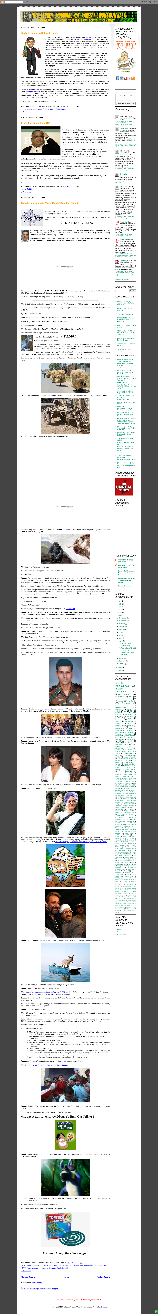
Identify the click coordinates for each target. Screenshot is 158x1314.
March (121, 658)
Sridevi (119, 896)
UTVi (119, 860)
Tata (119, 798)
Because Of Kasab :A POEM (126, 460)
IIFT (123, 883)
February (122, 661)
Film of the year (128, 743)
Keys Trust (123, 186)
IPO (125, 843)
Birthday (117, 878)
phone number (119, 907)
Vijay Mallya (128, 753)
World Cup (126, 798)
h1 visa (131, 903)
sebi (130, 727)
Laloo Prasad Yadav (130, 778)
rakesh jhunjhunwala (40, 1268)
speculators (126, 783)
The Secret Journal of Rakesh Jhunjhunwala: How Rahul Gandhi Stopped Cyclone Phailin (125, 272)
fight (135, 864)
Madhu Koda (124, 790)
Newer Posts (28, 1277)
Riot (131, 711)
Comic (117, 774)
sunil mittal (129, 833)
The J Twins (124, 771)
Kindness (130, 847)
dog (130, 864)
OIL (133, 890)
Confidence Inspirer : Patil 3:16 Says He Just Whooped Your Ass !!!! (126, 378)
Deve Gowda (120, 730)
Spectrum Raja (131, 797)
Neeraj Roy (119, 792)
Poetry (125, 766)
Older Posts (103, 1277)
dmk (125, 864)
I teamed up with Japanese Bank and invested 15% (45, 992)
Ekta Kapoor (130, 840)
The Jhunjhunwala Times (127, 714)
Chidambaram (128, 721)
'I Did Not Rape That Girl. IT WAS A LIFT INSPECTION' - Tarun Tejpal (126, 332)
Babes (132, 807)
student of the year (128, 910)
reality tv (118, 804)
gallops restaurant (120, 903)
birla (132, 862)
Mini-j (121, 716)
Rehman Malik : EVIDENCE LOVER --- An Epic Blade (126, 403)
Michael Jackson (131, 848)
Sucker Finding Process (124, 725)
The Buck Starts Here (124, 368)
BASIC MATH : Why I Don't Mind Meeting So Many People (126, 434)
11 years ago (128, 235)
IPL (119, 766)
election (124, 755)
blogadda (118, 864)
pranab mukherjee (131, 907)
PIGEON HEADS (122, 382)
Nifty (129, 853)
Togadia (134, 859)
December (123, 618)
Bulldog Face (128, 811)
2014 (119, 601)
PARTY (126, 893)
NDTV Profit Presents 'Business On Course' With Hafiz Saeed (126, 428)
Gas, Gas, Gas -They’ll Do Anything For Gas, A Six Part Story (126, 386)
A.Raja (120, 785)
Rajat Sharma (129, 793)
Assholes (130, 773)
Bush (125, 878)
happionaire (118, 867)
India (130, 697)
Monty (132, 790)
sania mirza (120, 908)
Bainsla (125, 836)
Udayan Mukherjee (123, 734)
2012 (119, 607)
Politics (126, 694)
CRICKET (132, 701)
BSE (126, 713)
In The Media (121, 934)
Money (130, 732)
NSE (131, 850)
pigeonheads (119, 748)
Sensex (129, 723)
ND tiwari (122, 850)
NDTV (23, 1268)
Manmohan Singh (91, 1265)
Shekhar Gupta (132, 895)
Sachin (117, 753)
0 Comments (26, 112)
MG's (121, 151)
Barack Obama (33, 1265)
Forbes (130, 730)
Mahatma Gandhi (130, 886)
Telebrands (118, 781)
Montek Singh (122, 780)
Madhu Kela (78, 1265)
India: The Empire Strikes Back (124, 181)
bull (133, 798)
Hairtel (117, 883)
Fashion (130, 814)
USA (120, 741)
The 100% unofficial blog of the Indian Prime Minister (126, 580)
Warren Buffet (119, 828)
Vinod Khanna (128, 860)
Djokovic (125, 881)
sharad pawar (120, 729)
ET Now (121, 814)
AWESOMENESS (129, 804)
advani (129, 828)
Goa (132, 881)
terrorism (118, 705)
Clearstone (125, 879)
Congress (119, 701)
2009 (119, 615)
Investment (119, 739)
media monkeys (122, 699)
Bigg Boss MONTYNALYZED (123, 398)
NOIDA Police (120, 752)
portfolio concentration (123, 760)
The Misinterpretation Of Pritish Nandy (125, 456)
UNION (132, 898)
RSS (135, 853)
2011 (119, 610)
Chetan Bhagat (119, 840)
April (121, 641)
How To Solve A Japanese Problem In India (126, 339)
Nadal (128, 890)
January (122, 664)
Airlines (117, 805)
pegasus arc (129, 872)
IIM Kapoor (129, 750)
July (120, 632)
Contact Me (121, 932)
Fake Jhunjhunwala (125, 706)
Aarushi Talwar (129, 876)
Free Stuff (118, 841)
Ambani (129, 709)
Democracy (57, 1265)
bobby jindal (32, 109)
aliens (134, 900)
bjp (125, 711)
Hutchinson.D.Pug (130, 764)
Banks (132, 836)
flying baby (129, 741)
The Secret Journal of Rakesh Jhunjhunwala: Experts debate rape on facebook (125, 255)
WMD (132, 826)
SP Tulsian (121, 797)
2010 (119, 612)
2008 (119, 667)
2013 (119, 604)
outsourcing (130, 905)
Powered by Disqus (121, 279)
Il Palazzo (127, 788)
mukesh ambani (129, 802)
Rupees (131, 821)
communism (119, 727)
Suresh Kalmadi (130, 769)
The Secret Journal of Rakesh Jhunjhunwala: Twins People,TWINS (123, 123)
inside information (130, 757)
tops (128, 874)
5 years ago (125, 147)
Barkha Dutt (119, 809)
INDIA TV (118, 843)
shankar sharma (130, 736)
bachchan (125, 862)
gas (127, 781)
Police (117, 744)
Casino (132, 878)
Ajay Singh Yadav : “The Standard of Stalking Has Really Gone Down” (125, 414)
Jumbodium (124, 222)
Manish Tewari (119, 888)
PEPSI (134, 819)
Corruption (119, 697)
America (125, 744)
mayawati (103, 1265)
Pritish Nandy (122, 821)
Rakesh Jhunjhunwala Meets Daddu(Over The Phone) (49, 203)
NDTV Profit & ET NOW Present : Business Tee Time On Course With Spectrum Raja (126, 464)
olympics (118, 783)
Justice (119, 453)
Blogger (103, 1307)
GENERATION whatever (123, 816)
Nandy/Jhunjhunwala (121, 852)
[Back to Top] (156, 1311)
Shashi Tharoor (120, 895)
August (121, 629)
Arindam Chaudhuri (128, 805)
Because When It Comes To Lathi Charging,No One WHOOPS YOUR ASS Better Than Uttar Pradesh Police (126, 421)
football (132, 902)
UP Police (125, 826)
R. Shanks (123, 174)
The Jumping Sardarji (122, 859)
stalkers (117, 910)
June (121, 635)
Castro (117, 879)
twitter (131, 729)
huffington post (60, 109)
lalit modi (125, 871)
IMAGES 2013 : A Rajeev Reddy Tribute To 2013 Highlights (125, 319)
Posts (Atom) (37, 1283)
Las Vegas (118, 884)
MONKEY (127, 819)
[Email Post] (77, 106)
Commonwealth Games (129, 812)
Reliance (52, 1268)
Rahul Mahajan (124, 855)
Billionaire (118, 811)
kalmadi (117, 871)
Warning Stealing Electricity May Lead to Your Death (126, 392)
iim (133, 781)
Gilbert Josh (124, 128)
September (123, 626)
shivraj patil (119, 874)
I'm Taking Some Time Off (35, 123)
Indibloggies (130, 883)
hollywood (130, 867)
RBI (133, 893)
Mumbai (130, 716)
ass (130, 746)
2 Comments (26, 1271)
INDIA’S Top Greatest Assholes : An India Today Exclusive (125, 303)
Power (29, 1268)
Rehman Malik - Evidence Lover (125, 795)
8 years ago (124, 218)
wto (116, 912)
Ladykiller (118, 819)
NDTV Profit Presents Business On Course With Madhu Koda (125, 372)
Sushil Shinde (129, 857)
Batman (131, 809)
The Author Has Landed (125, 314)
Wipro (129, 900)
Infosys (131, 817)
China (131, 762)
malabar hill (119, 905)
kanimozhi (125, 829)
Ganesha (118, 778)
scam (129, 718)
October (122, 624)
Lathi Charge (119, 848)
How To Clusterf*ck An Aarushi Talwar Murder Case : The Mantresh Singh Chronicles (125, 145)
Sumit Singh (124, 261)
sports (117, 743)
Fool (124, 776)
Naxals (124, 853)
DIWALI (132, 879)
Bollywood (126, 703)
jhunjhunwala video (126, 759)
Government (68, 1265)
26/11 (134, 783)
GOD (131, 776)
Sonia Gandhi (62, 1268)
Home (66, 1277)
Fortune (118, 764)
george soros (122, 866)
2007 (119, 670)
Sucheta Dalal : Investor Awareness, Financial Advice (126, 573)
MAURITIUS (130, 884)
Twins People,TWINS (124, 349)
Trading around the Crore (125, 395)
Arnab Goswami (120, 807)
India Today (132, 843)
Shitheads (118, 709)
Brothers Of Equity (128, 838)
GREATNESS (119, 817)
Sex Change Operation (122, 823)
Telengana (125, 898)
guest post (49, 109)
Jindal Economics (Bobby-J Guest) (39, 33)
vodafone (118, 835)
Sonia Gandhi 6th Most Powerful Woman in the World (125, 448)
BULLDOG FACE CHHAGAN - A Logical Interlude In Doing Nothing (126, 408)
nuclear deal (126, 831)
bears (117, 755)
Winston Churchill (120, 900)
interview (131, 869)
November (123, 621)
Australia (131, 786)
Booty (117, 838)
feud (128, 800)
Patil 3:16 (131, 752)
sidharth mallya (130, 908)
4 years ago (128, 124)
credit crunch (119, 800)
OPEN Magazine (121, 891)
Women (118, 713)
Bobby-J (41, 109)
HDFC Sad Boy (129, 841)
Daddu (49, 1265)
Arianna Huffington (84, 39)
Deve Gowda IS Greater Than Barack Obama (125, 360)
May (121, 638)
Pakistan (131, 780)
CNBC (117, 711)
